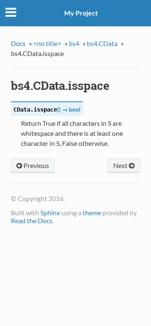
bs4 (74, 43)
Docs (18, 43)
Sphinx (50, 212)
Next (121, 165)
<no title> (47, 43)
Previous (35, 165)
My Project (81, 13)
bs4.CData (102, 43)
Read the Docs (31, 220)
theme (92, 212)
